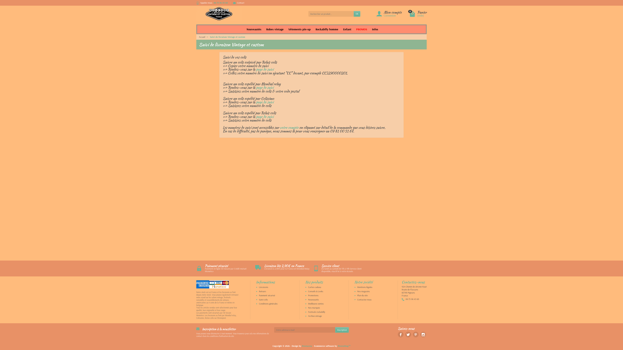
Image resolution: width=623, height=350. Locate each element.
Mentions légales (364, 287)
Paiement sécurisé (267, 295)
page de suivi (265, 69)
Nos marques (314, 307)
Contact (240, 2)
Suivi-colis (263, 299)
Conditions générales (268, 303)
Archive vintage (315, 316)
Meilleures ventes (316, 303)
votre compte (289, 127)
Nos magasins (363, 291)
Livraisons (263, 287)
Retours (262, 291)
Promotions (313, 295)
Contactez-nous (364, 299)
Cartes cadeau (314, 287)
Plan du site (362, 295)
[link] (400, 334)
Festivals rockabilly (316, 311)
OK (357, 13)
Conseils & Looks (315, 291)
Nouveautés (313, 299)
